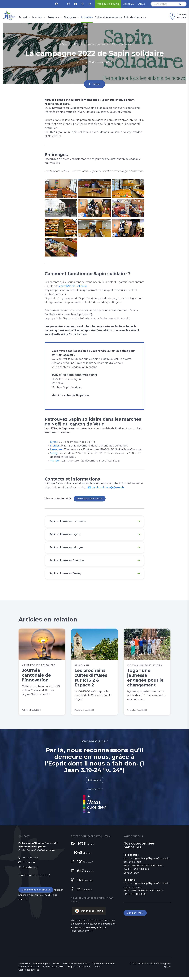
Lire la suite (94, 780)
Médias (56, 963)
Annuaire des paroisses (53, 966)
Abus (141, 3)
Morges (54, 445)
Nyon (53, 441)
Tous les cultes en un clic (32, 875)
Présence (53, 17)
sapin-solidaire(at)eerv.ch (108, 487)
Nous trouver (30, 867)
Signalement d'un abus (34, 889)
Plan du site (24, 963)
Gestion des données (28, 970)
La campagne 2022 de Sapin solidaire (114, 44)
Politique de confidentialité (76, 963)
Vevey (54, 453)
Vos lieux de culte (108, 3)
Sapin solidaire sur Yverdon (66, 560)
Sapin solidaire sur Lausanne (67, 521)
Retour (96, 84)
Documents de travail (28, 966)
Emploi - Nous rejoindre (79, 966)
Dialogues (70, 17)
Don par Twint (135, 913)
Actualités (87, 17)
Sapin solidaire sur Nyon (64, 534)
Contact (98, 966)
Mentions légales (41, 963)
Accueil (23, 17)
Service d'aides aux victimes (33, 895)
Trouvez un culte (181, 16)
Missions (37, 17)
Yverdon (55, 460)
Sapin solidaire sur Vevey (65, 573)
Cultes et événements (108, 17)
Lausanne (56, 449)
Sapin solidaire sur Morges (66, 547)
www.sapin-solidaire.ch (89, 498)
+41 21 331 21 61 (31, 857)
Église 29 (128, 3)
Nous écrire (29, 862)
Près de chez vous (135, 17)
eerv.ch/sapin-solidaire (73, 286)
